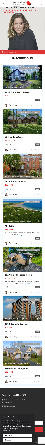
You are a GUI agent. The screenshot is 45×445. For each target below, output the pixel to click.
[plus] (22, 235)
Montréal (31, 177)
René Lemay (13, 105)
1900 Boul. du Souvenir (16, 324)
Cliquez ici (6, 431)
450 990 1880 (8, 403)
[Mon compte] (41, 4)
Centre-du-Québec (22, 364)
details (37, 100)
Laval (25, 319)
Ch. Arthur (10, 226)
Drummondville (11, 364)
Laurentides (18, 87)
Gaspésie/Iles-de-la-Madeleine (23, 221)
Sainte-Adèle (10, 87)
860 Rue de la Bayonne (16, 368)
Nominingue (10, 270)
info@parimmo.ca (9, 406)
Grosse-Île (9, 221)
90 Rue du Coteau (14, 137)
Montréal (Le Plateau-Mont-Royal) (17, 177)
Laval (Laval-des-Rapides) (14, 319)
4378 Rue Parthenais (15, 181)
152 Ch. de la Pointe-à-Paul (18, 274)
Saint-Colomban (11, 132)
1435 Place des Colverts (17, 92)
